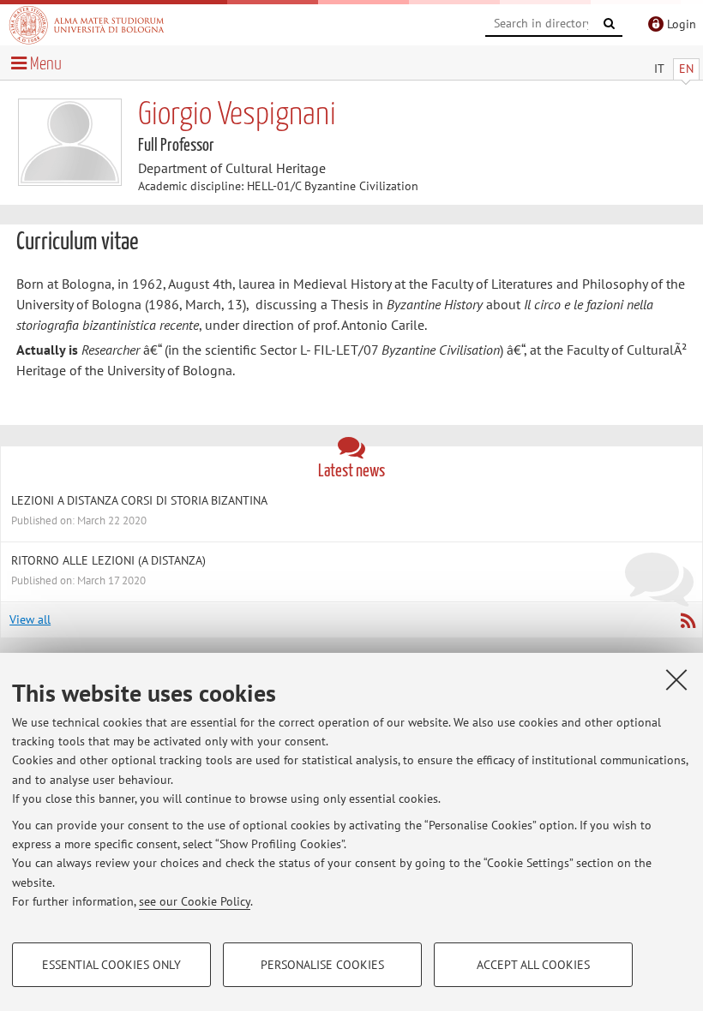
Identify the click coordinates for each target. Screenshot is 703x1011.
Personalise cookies (322, 964)
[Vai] (609, 24)
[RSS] (687, 620)
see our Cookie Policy (194, 901)
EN (686, 68)
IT (659, 68)
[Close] (676, 679)
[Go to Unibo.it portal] (87, 24)
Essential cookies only (111, 964)
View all (30, 619)
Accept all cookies (533, 964)
